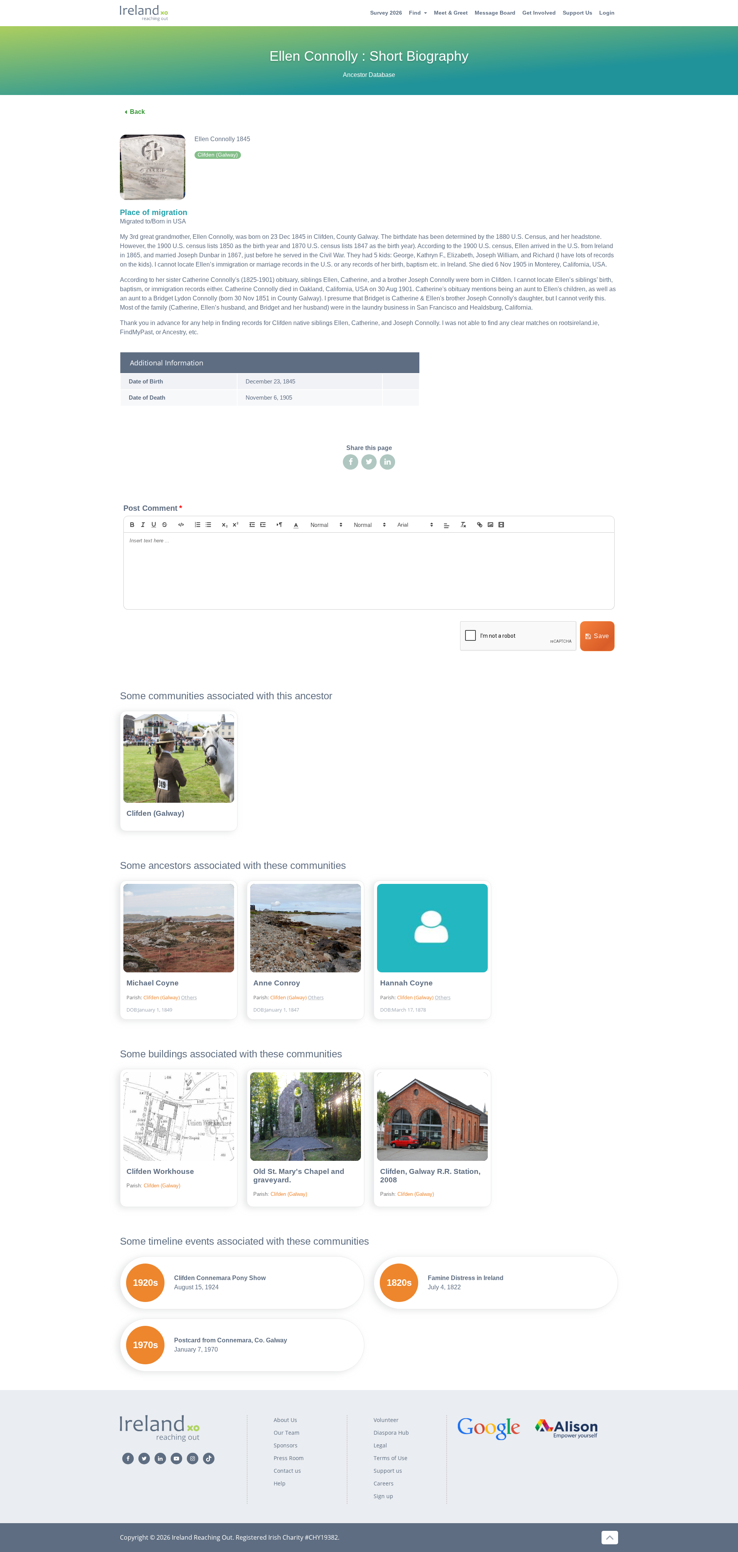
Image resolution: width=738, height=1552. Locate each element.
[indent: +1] (263, 524)
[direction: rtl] (279, 524)
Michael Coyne (152, 983)
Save (601, 636)
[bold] (132, 524)
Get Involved (539, 13)
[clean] (463, 524)
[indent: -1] (252, 524)
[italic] (143, 524)
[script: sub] (224, 524)
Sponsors (286, 1445)
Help (280, 1483)
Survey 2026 (386, 13)
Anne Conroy (276, 983)
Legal (380, 1445)
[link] (479, 524)
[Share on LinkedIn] (387, 462)
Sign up (383, 1496)
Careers (384, 1483)
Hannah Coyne (406, 983)
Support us (388, 1470)
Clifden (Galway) (155, 813)
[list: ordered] (197, 524)
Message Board (495, 13)
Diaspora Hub (391, 1432)
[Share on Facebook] (350, 462)
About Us (285, 1420)
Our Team (286, 1432)
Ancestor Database (369, 75)
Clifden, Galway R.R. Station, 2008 (430, 1175)
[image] (490, 524)
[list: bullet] (208, 524)
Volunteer (386, 1420)
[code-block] (181, 524)
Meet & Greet (451, 13)
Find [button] (415, 13)
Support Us (577, 13)
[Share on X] (369, 462)
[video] (501, 524)
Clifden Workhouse (160, 1171)
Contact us (287, 1470)
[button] (296, 524)
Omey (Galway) (206, 984)
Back (137, 111)
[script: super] (235, 524)
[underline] (153, 524)
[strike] (164, 524)
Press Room (289, 1458)
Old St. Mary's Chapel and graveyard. (298, 1175)
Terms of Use (390, 1458)
